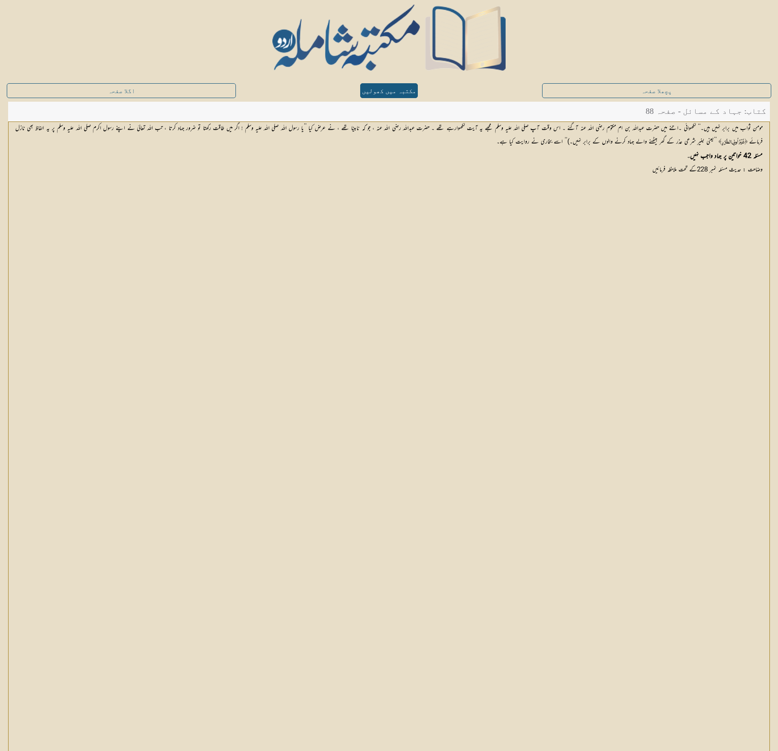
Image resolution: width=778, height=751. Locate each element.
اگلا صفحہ (121, 91)
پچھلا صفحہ (656, 91)
